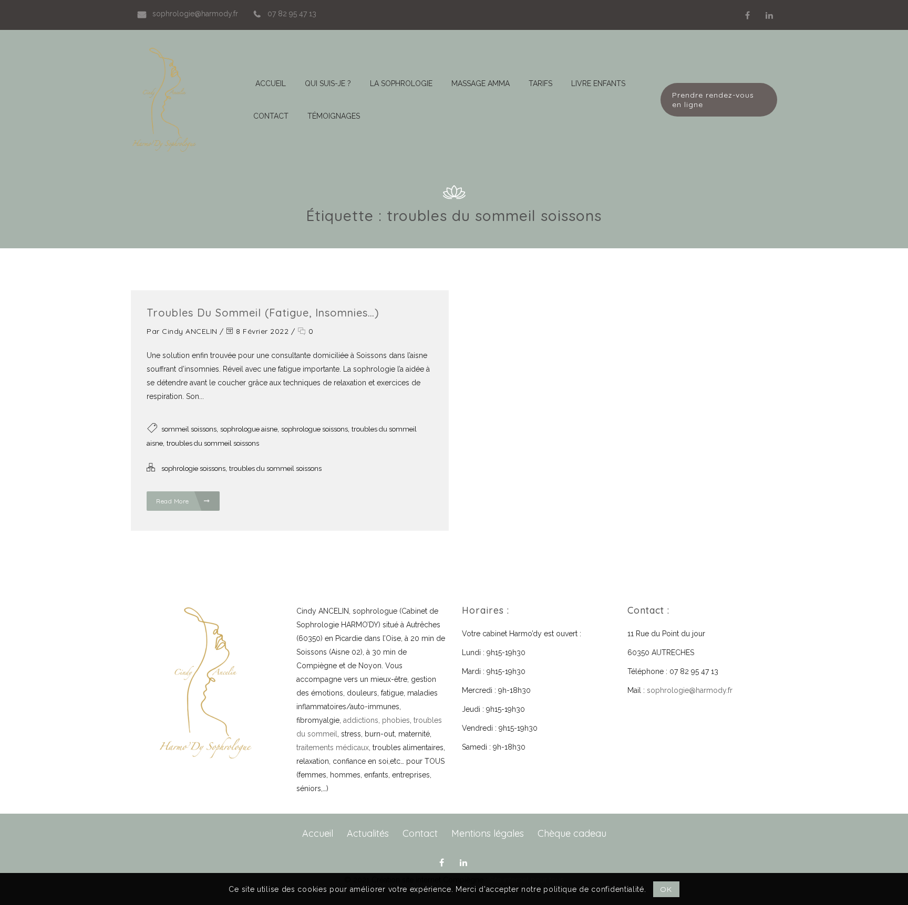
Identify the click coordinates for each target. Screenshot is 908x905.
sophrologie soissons (193, 468)
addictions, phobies (376, 720)
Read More (173, 501)
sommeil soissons (188, 429)
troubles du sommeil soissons (213, 443)
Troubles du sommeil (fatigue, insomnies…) (263, 312)
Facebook (747, 15)
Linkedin (769, 15)
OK (666, 889)
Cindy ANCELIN (190, 331)
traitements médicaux (332, 747)
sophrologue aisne (248, 429)
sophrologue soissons (314, 429)
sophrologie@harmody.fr (689, 690)
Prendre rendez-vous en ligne (713, 99)
